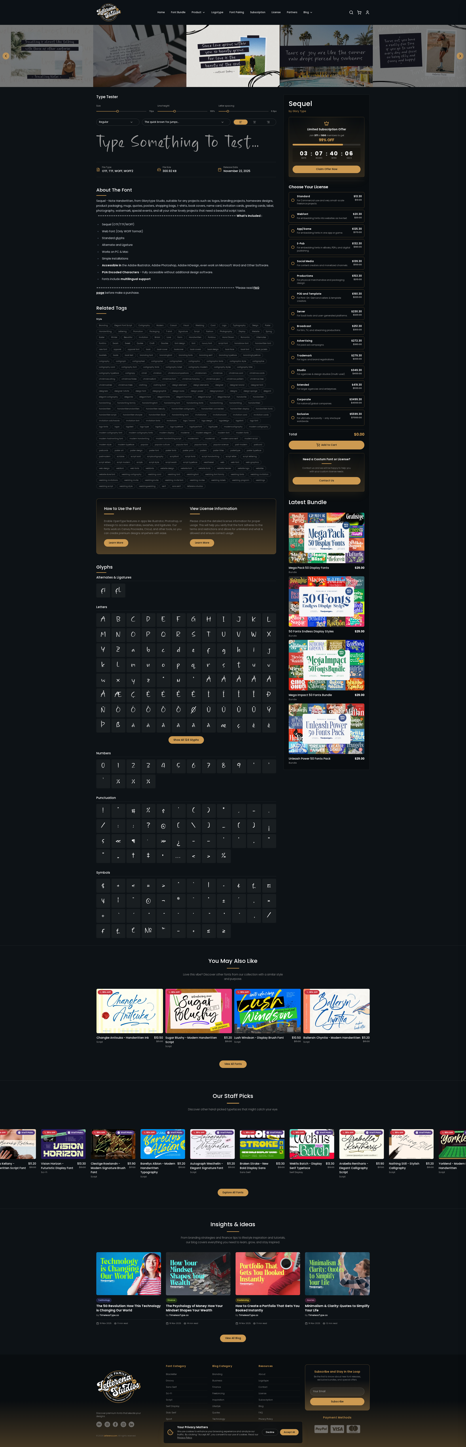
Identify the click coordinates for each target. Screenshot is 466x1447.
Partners (292, 12)
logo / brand (189, 420)
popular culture (162, 444)
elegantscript (224, 397)
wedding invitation (259, 474)
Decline (270, 1432)
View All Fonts (233, 1064)
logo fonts (103, 426)
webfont (120, 468)
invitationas (200, 414)
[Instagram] (123, 1424)
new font (103, 349)
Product (196, 12)
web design (104, 468)
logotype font (196, 426)
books (115, 355)
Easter (102, 337)
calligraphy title (244, 367)
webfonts (150, 468)
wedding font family (214, 474)
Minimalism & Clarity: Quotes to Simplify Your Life (337, 1308)
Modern (160, 325)
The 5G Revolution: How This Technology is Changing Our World (128, 1308)
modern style (105, 444)
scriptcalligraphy (155, 456)
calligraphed (138, 361)
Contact (263, 1387)
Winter (114, 337)
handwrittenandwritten (128, 408)
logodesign (224, 420)
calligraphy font (129, 367)
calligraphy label (174, 367)
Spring (269, 331)
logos (117, 426)
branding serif (205, 355)
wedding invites (197, 480)
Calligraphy (144, 325)
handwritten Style (157, 414)
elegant (267, 391)
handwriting (105, 403)
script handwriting (210, 456)
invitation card (240, 414)
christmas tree (257, 379)
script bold (136, 456)
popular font (182, 444)
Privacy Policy (266, 1419)
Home (161, 12)
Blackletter (171, 1374)
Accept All (289, 1432)
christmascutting (107, 379)
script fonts (190, 456)
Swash (115, 343)
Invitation (143, 337)
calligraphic (194, 361)
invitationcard (219, 414)
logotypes (213, 426)
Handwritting (105, 331)
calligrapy (130, 373)
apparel (117, 349)
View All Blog (233, 1338)
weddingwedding (147, 486)
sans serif (176, 486)
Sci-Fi (169, 1393)
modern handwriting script (168, 438)
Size (98, 105)
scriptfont (174, 456)
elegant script (204, 397)
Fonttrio (102, 343)
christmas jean (213, 379)
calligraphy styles (222, 367)
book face (229, 349)
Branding (103, 325)
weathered (209, 462)
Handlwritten (195, 337)
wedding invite (131, 480)
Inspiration (218, 1399)
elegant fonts (164, 397)
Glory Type (299, 111)
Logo (224, 325)
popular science (220, 444)
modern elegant (203, 432)
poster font (154, 450)
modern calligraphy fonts (141, 432)
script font (223, 343)
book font (245, 349)
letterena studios (195, 486)
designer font (257, 385)
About (262, 1374)
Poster (267, 325)
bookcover (178, 349)
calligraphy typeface (109, 373)
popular (144, 444)
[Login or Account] (367, 12)
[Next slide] (460, 55)
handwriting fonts (195, 403)
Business (217, 1380)
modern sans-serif (229, 438)
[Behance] (99, 1424)
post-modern (241, 444)
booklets (103, 355)
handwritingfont (150, 403)
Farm (179, 337)
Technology (218, 1419)
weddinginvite (151, 480)
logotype (159, 426)
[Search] (351, 12)
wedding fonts (237, 474)
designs (233, 391)
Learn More (116, 542)
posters (203, 450)
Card (213, 325)
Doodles (164, 343)
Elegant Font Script (123, 325)
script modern (123, 462)
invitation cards (261, 414)
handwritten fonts (264, 408)
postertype (235, 450)
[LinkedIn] (131, 1424)
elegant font (145, 397)
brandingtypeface (251, 355)
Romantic (245, 337)
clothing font (160, 385)
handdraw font (241, 343)
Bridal (157, 337)
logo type (144, 426)
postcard (258, 444)
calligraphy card (107, 367)
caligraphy (104, 361)
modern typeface (126, 444)
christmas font (169, 379)
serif (164, 486)
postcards (103, 450)
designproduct (216, 391)
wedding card (154, 474)
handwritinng (216, 403)
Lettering (122, 331)
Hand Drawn (228, 337)
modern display (166, 432)
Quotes (140, 343)
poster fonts (171, 450)
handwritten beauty (155, 408)
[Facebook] (115, 1424)
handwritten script (107, 414)
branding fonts (186, 355)
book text (129, 355)
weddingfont (193, 474)
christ (144, 373)
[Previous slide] (6, 55)
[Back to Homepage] (108, 12)
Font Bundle (178, 12)
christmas (217, 373)
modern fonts (242, 432)
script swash (171, 462)
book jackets (261, 349)
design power (197, 391)
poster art (119, 450)
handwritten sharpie (132, 414)
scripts (140, 462)
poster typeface (254, 450)
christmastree (105, 385)
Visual (186, 325)
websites (260, 468)
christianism (201, 373)
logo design (207, 420)
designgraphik (159, 391)
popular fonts (200, 444)
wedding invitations (108, 480)
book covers (195, 349)
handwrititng (235, 403)
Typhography (239, 325)
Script (197, 331)
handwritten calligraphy (183, 408)
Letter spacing (226, 105)
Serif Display (172, 1406)
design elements (201, 385)
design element (179, 385)
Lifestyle (216, 1406)
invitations (172, 420)
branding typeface (228, 355)
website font (186, 468)
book (148, 349)
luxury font (207, 343)
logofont (239, 420)
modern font (224, 432)
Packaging (154, 331)
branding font (146, 355)
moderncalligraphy (233, 426)
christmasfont (149, 379)
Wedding (200, 325)
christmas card (236, 373)
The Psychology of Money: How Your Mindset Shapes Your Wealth (194, 1308)
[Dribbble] (107, 1424)
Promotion (138, 331)
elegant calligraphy (108, 397)
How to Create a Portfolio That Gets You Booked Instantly (268, 1308)
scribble (120, 456)
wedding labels (218, 480)
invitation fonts (153, 420)
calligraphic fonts (215, 361)
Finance (216, 1387)
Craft (152, 343)
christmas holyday (191, 379)
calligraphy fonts (151, 367)
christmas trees (125, 385)
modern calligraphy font (110, 432)
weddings (260, 480)
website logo (243, 468)
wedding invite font (174, 480)
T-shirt (169, 331)
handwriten (258, 397)
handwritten (105, 408)
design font (141, 391)
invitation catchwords (109, 420)
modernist (210, 438)
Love (169, 337)
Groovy (170, 1380)
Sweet (127, 343)
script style (154, 462)
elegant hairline (184, 397)
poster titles (218, 450)
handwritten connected (212, 408)
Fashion (209, 331)
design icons (178, 391)
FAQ (261, 1412)
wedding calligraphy (131, 474)
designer (219, 385)
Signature (183, 331)
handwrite (241, 397)
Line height (163, 105)
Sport (169, 1419)
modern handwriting (139, 438)
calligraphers (176, 361)
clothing (143, 385)
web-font (235, 462)
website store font (107, 474)
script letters (104, 462)
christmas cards (257, 373)
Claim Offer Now (326, 169)
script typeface (190, 462)
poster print (188, 450)
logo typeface (176, 426)
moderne (185, 432)
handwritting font (180, 414)
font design (180, 343)
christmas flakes (129, 379)
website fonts (204, 468)
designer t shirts (121, 391)
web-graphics (252, 462)
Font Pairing (237, 12)
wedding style (126, 486)
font (193, 343)
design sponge (250, 391)
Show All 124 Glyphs (186, 740)
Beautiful (128, 337)
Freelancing (218, 1393)
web (222, 462)
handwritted (254, 403)
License (276, 12)
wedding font (174, 474)
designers (103, 391)
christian (157, 373)
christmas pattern (235, 379)
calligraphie (258, 361)
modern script (251, 438)
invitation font (132, 420)
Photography (226, 331)
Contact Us (326, 480)
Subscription (257, 12)
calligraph (121, 361)
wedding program (240, 480)
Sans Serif (171, 1387)
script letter (231, 456)
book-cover (162, 349)
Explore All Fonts (233, 1192)
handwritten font (263, 343)
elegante (128, 397)
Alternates (261, 337)
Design (255, 325)
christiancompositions (178, 373)
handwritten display (239, 408)
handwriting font (172, 403)
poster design (136, 450)
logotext (129, 426)
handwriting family (126, 403)
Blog (306, 12)
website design (167, 468)
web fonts (134, 468)
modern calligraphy (258, 426)
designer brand (237, 385)
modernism (193, 438)
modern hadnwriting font (111, 438)
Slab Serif (171, 1412)
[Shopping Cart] (359, 12)
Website (255, 331)
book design (213, 349)
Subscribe (337, 1401)
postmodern (104, 456)
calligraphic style (238, 361)
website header (224, 468)
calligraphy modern (198, 367)
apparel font (133, 349)
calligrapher (157, 361)
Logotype (217, 12)
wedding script (106, 486)
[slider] (117, 111)
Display (242, 331)
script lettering (250, 456)
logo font (254, 420)
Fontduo (212, 337)
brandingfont (166, 355)
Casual (173, 325)
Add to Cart (329, 445)
